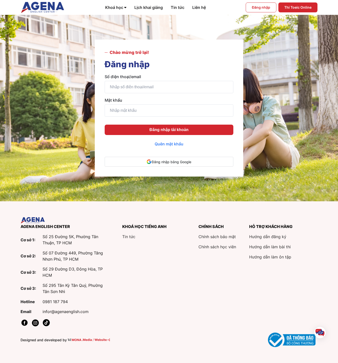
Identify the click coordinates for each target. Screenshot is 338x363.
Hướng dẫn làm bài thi (270, 246)
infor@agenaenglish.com (66, 311)
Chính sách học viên (217, 246)
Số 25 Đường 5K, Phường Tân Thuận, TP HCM (70, 239)
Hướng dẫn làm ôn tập (270, 256)
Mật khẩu (113, 100)
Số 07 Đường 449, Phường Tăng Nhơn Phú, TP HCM (73, 256)
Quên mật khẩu (169, 143)
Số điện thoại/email (123, 76)
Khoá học (114, 7)
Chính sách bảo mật (217, 236)
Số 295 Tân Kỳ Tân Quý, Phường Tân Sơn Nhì (73, 288)
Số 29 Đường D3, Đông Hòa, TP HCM (73, 272)
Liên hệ (199, 7)
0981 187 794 (55, 301)
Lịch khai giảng (148, 7)
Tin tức (177, 7)
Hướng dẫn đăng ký (267, 236)
